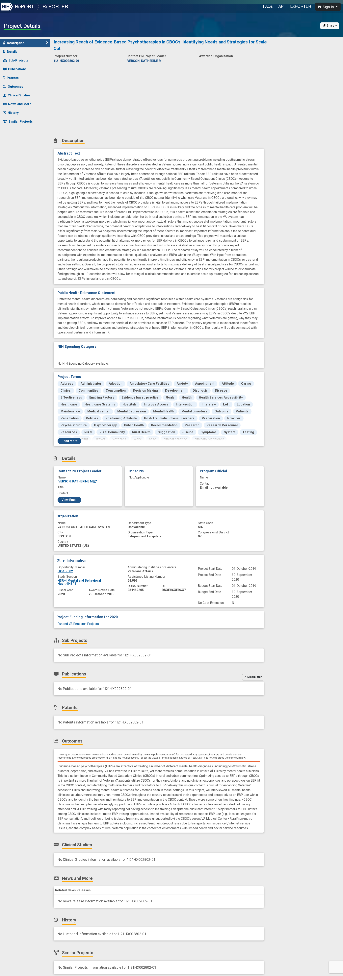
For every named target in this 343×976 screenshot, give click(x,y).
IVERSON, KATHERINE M (75, 481)
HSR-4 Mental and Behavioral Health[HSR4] (79, 582)
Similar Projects (21, 121)
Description (15, 43)
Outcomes (15, 86)
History (13, 113)
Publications (17, 69)
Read (69, 441)
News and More (20, 104)
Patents (13, 78)
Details (12, 52)
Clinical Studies (19, 95)
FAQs (268, 6)
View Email (69, 500)
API (281, 6)
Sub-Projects (18, 60)
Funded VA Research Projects (78, 624)
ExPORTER (300, 6)
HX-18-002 (65, 571)
